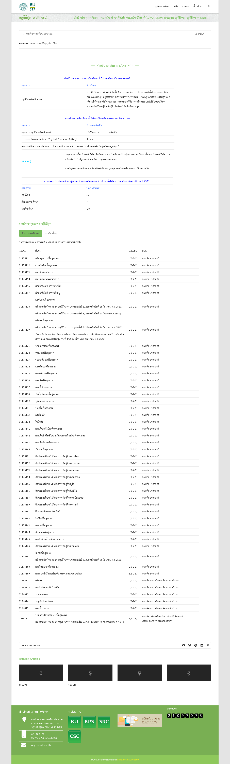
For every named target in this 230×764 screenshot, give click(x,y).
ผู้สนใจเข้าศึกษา (163, 6)
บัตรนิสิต (52, 43)
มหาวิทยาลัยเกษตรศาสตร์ (128, 759)
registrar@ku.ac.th (41, 744)
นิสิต (176, 6)
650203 (23, 684)
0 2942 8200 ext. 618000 (44, 737)
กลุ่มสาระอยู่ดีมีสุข (38, 43)
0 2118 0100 (37, 734)
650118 (72, 684)
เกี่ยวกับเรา (198, 6)
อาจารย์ (185, 6)
